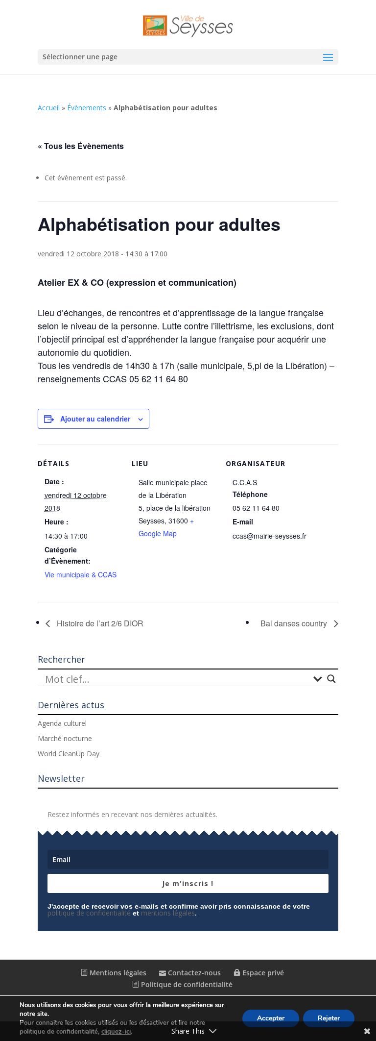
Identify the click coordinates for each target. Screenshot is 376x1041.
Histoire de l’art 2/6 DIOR (99, 623)
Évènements (86, 107)
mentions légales (168, 912)
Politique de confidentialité (186, 984)
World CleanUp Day (68, 753)
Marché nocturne (65, 738)
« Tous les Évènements (81, 145)
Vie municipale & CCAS (81, 574)
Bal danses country (294, 623)
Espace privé (262, 972)
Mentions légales (117, 972)
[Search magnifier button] (331, 679)
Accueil (49, 107)
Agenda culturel (62, 723)
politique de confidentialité (89, 912)
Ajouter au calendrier (95, 418)
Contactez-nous (193, 972)
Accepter (270, 1018)
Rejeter (329, 1018)
